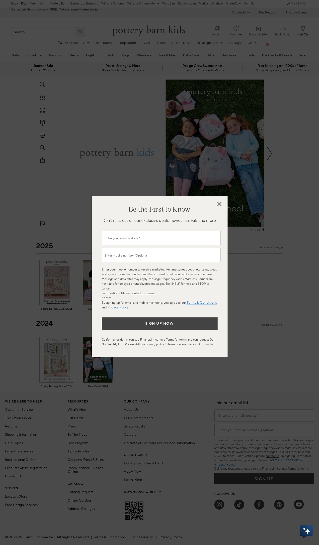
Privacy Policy (118, 307)
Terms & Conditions (202, 302)
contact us (138, 293)
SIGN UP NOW (159, 323)
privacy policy (155, 344)
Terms (150, 293)
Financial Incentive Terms (157, 340)
